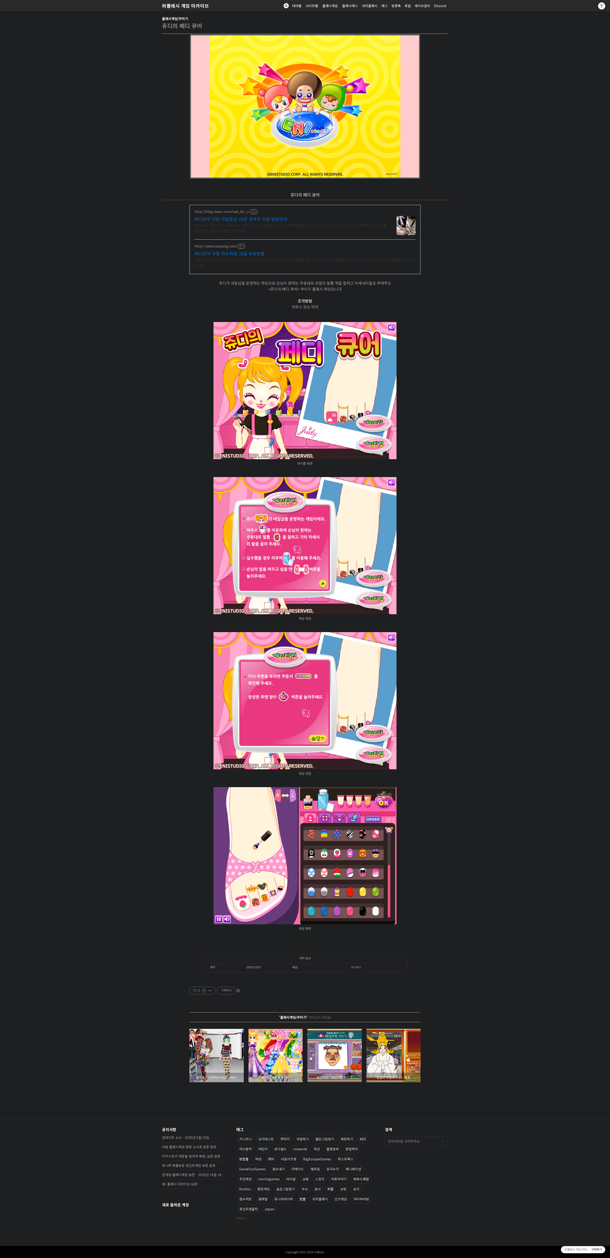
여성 (258, 1159)
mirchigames (269, 1179)
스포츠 (320, 1179)
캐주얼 (315, 1169)
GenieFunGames (252, 1169)
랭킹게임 (263, 1189)
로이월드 (280, 1149)
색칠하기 (302, 1139)
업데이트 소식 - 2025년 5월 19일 (185, 1137)
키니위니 (245, 1139)
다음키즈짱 (288, 1159)
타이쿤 (291, 1179)
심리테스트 (266, 1139)
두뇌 (305, 1189)
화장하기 (347, 1139)
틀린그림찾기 (324, 1139)
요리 (356, 1189)
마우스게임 (361, 1179)
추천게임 (245, 1179)
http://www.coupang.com (215, 246)
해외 (271, 1159)
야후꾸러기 (339, 1179)
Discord (440, 5)
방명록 (396, 5)
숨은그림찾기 (285, 1189)
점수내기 (278, 1169)
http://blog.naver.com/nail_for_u (221, 212)
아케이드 (297, 1169)
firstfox (245, 1189)
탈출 (303, 1199)
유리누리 (332, 1169)
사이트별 (312, 5)
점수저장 (245, 1199)
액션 (317, 1149)
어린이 (263, 1149)
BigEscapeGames (317, 1159)
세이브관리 (422, 5)
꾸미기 (285, 1139)
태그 (384, 5)
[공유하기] (204, 990)
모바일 (263, 1199)
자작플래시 (369, 5)
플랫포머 (332, 1149)
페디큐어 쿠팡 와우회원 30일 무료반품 (229, 253)
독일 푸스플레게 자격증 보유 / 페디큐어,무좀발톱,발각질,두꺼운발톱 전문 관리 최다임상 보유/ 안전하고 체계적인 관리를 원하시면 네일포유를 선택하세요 (290, 227)
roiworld (300, 1149)
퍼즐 (330, 1189)
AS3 (363, 1139)
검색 (443, 1141)
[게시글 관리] (210, 990)
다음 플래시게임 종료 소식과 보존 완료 (189, 1146)
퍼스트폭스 (345, 1159)
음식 (318, 1189)
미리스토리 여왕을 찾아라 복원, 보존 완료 (191, 1156)
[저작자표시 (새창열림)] (238, 990)
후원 (408, 5)
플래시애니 (350, 5)
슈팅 (343, 1189)
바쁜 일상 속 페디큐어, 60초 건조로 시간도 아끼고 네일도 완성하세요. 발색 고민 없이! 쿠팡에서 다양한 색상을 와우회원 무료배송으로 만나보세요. (305, 262)
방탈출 (244, 1159)
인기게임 (341, 1199)
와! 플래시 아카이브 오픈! (180, 1184)
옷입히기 (352, 1149)
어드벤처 (245, 1149)
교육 (305, 1179)
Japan (269, 1209)
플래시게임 (330, 5)
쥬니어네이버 (283, 1199)
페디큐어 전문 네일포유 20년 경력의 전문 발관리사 (240, 219)
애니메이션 (353, 1169)
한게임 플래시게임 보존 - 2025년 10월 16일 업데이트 (193, 1174)
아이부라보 (361, 1199)
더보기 (240, 1218)
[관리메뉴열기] (601, 6)
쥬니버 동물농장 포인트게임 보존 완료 (188, 1165)
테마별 (296, 5)
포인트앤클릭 (248, 1209)
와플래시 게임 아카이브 (185, 5)
